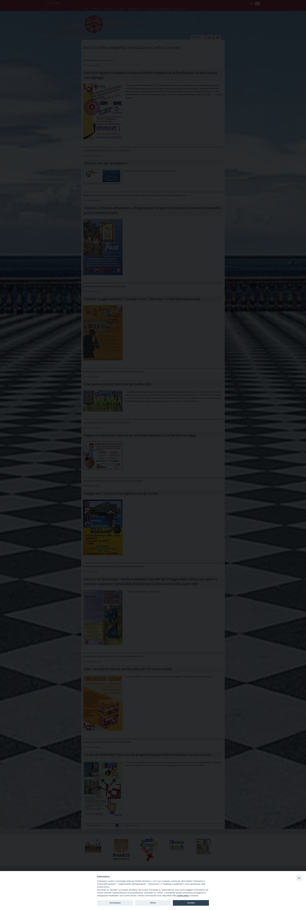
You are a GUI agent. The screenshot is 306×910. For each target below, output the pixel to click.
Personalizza (115, 903)
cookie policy (183, 895)
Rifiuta (153, 903)
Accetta (190, 903)
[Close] (299, 878)
